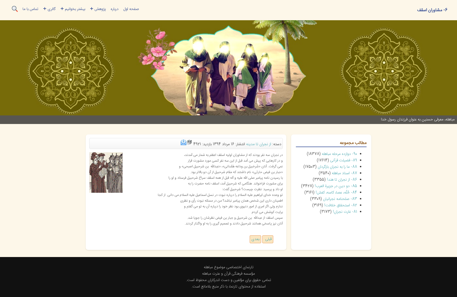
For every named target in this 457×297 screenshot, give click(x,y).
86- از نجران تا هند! (342, 180)
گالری (52, 9)
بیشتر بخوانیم (75, 9)
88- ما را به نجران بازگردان (337, 167)
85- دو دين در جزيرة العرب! (336, 186)
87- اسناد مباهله (344, 173)
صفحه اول (131, 9)
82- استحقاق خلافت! (340, 205)
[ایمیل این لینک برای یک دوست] (183, 144)
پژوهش (100, 9)
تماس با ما (30, 9)
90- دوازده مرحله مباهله (339, 154)
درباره (115, 9)
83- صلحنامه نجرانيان (340, 199)
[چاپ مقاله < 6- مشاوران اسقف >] (189, 144)
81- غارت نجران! (345, 212)
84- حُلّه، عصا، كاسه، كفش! (336, 192)
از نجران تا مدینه (258, 144)
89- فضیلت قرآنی (343, 160)
